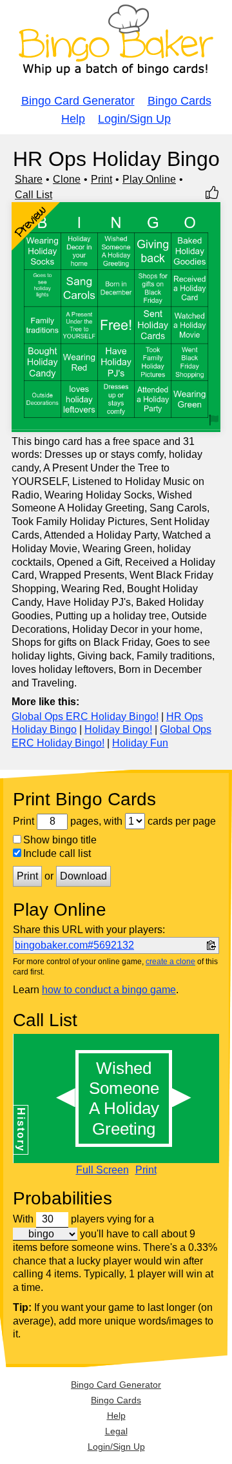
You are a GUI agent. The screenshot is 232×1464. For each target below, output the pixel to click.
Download (83, 876)
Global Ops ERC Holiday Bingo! (85, 716)
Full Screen (102, 1170)
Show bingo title (60, 839)
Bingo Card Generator (78, 100)
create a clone (170, 961)
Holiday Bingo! (118, 729)
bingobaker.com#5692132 (74, 945)
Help (73, 118)
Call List (33, 194)
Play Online (149, 179)
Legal (116, 1431)
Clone (67, 179)
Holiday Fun (140, 742)
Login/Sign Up (134, 118)
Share (29, 179)
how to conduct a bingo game (109, 989)
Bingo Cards (179, 100)
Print (101, 179)
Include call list (57, 853)
